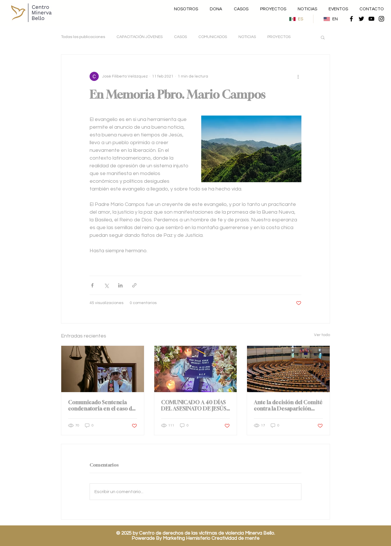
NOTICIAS (247, 37)
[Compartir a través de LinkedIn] (120, 285)
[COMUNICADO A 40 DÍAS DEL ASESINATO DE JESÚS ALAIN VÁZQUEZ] (195, 369)
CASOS (180, 37)
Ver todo (322, 335)
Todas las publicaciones (83, 37)
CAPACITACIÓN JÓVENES (139, 37)
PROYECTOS (279, 37)
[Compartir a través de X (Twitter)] (106, 285)
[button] (322, 37)
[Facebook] (351, 18)
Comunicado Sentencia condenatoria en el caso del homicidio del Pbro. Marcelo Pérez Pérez (102, 405)
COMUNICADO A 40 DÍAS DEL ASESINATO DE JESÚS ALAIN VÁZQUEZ (193, 405)
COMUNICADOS (212, 37)
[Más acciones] (298, 76)
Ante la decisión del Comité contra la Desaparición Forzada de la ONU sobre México (288, 405)
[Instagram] (381, 18)
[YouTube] (371, 18)
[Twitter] (361, 18)
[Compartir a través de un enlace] (134, 285)
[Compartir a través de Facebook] (92, 285)
